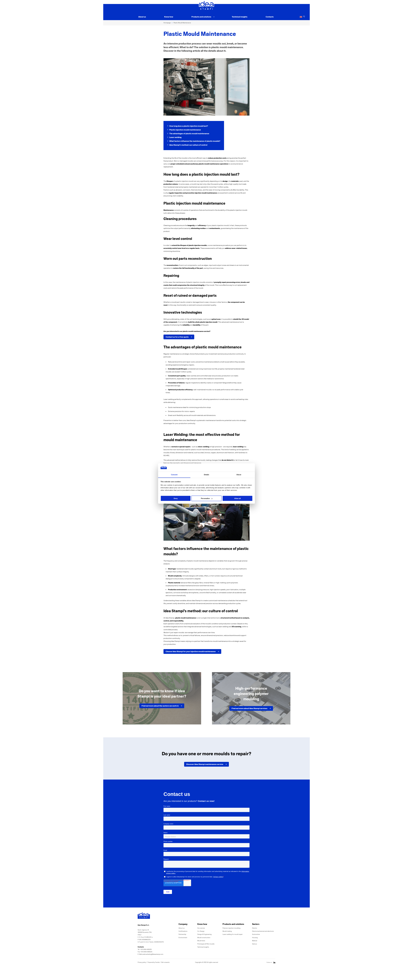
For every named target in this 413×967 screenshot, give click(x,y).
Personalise (205, 498)
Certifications (183, 931)
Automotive (256, 934)
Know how (168, 17)
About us (142, 17)
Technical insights (239, 17)
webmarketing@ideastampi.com (152, 954)
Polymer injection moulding (231, 928)
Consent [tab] (174, 474)
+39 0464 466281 (146, 949)
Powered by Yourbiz (154, 962)
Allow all (237, 498)
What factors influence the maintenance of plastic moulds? (194, 141)
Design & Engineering (204, 934)
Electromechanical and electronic (263, 931)
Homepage (167, 23)
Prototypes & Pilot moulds (205, 944)
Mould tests (201, 941)
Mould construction (203, 937)
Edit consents (165, 962)
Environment (183, 937)
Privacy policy (142, 962)
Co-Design (200, 931)
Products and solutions (201, 17)
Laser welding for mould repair (233, 934)
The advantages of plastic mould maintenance (189, 133)
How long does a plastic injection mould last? (188, 126)
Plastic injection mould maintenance (185, 130)
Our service (201, 928)
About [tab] (238, 474)
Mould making (227, 931)
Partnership (182, 934)
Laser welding (175, 137)
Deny (176, 498)
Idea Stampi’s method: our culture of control (188, 145)
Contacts (270, 17)
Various (254, 944)
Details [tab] (206, 474)
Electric (254, 928)
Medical (254, 941)
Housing (255, 937)
